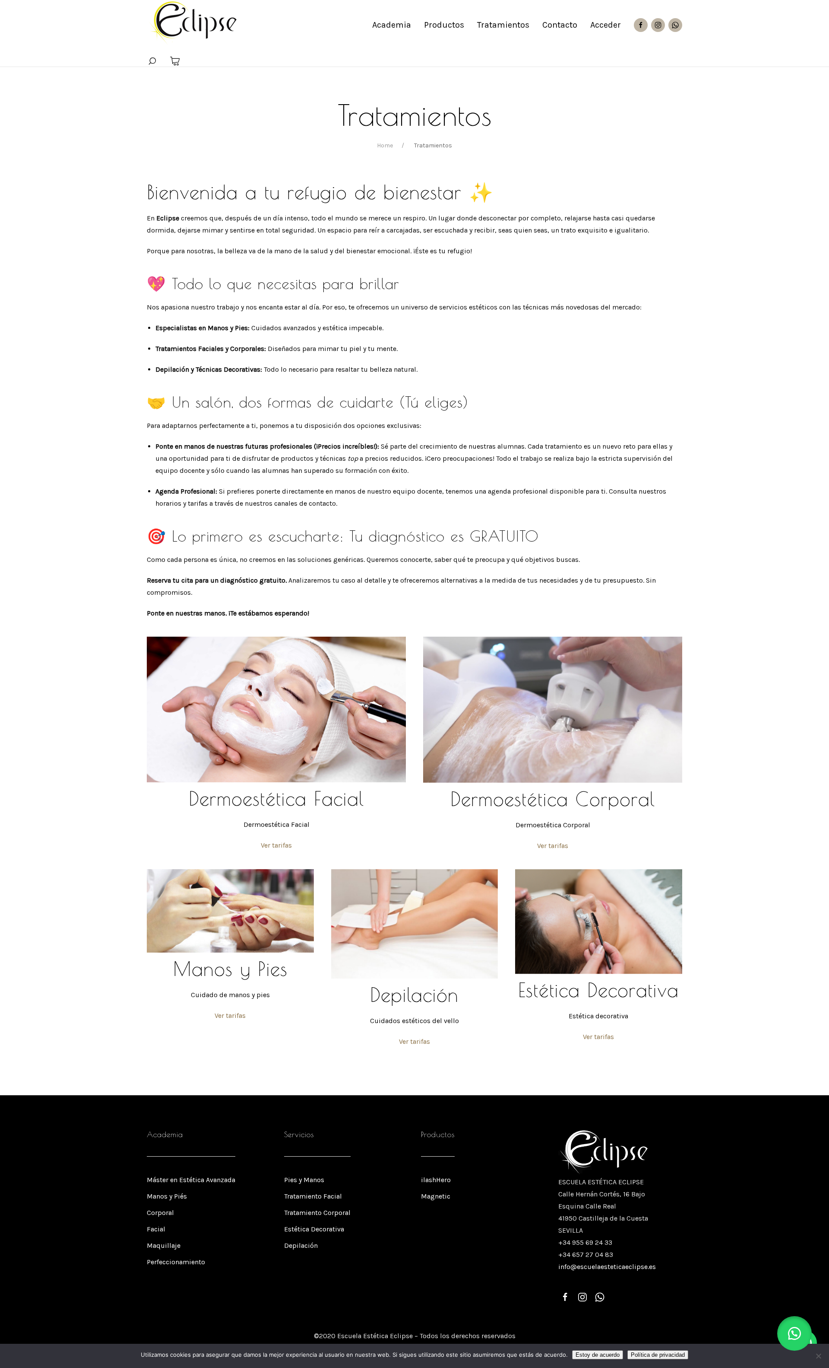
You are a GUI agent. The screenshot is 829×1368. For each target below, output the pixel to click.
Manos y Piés (167, 1196)
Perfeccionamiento (176, 1262)
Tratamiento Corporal (317, 1213)
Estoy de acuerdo (598, 1355)
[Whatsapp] (675, 25)
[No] (818, 1356)
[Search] (152, 61)
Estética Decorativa (314, 1229)
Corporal (160, 1213)
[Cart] (175, 61)
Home (385, 145)
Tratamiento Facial (313, 1196)
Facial (156, 1229)
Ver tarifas (276, 845)
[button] (794, 1333)
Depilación (301, 1245)
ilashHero (436, 1180)
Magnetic (435, 1196)
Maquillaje (163, 1245)
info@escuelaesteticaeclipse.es (607, 1267)
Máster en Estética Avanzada (191, 1180)
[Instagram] (658, 25)
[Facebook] (641, 25)
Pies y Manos (304, 1180)
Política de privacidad (658, 1355)
